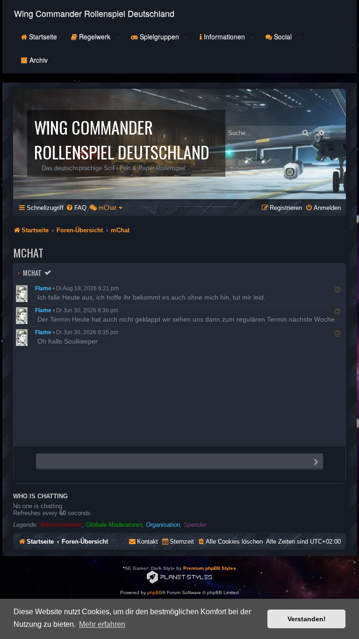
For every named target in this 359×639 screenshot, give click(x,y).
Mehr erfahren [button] (102, 624)
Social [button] (283, 36)
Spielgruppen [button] (159, 36)
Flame (43, 288)
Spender (195, 524)
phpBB (154, 592)
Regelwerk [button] (94, 36)
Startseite (42, 36)
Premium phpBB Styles (209, 568)
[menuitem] (76, 208)
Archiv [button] (39, 60)
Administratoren (61, 524)
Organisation (163, 524)
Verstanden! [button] (306, 619)
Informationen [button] (224, 36)
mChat (32, 273)
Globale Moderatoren (114, 524)
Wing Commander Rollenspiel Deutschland (94, 13)
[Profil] (24, 293)
